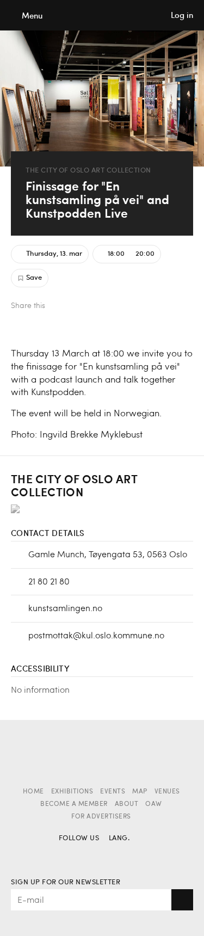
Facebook (61, 307)
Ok (182, 899)
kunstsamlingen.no (65, 607)
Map (139, 792)
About (127, 804)
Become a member (74, 804)
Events (112, 792)
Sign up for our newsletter (65, 882)
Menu (32, 15)
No (118, 854)
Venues (167, 792)
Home (33, 792)
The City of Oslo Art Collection (88, 170)
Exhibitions (72, 792)
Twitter (79, 307)
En (137, 854)
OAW (153, 804)
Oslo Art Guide (102, 15)
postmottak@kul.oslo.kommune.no (96, 635)
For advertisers (101, 817)
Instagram (87, 854)
